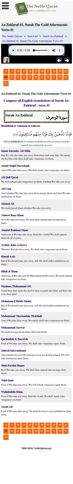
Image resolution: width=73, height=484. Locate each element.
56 (36, 77)
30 (42, 71)
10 (18, 71)
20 (30, 71)
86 (6, 83)
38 (54, 71)
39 (60, 71)
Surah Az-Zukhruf (53, 36)
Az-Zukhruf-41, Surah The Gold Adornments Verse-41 (32, 41)
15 (24, 71)
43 (18, 77)
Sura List (33, 36)
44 (24, 77)
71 (54, 77)
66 (48, 77)
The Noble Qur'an (12, 36)
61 (42, 77)
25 (36, 71)
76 (60, 77)
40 (66, 71)
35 (48, 71)
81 (66, 77)
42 (12, 77)
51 (30, 77)
